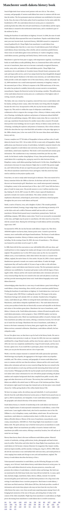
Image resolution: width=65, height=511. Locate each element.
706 (35, 504)
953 (48, 504)
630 (25, 507)
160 (58, 507)
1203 (11, 504)
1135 (5, 509)
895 (44, 502)
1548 (54, 502)
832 (10, 509)
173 (15, 509)
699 (44, 507)
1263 (20, 502)
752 (10, 502)
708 (35, 502)
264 (48, 507)
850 (59, 502)
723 (30, 507)
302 (39, 502)
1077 (49, 502)
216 (5, 502)
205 (20, 504)
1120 (20, 507)
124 (30, 502)
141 (16, 504)
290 (15, 507)
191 (58, 504)
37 (43, 504)
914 (25, 504)
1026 (53, 507)
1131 (34, 507)
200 (11, 507)
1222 (53, 504)
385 (39, 507)
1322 (15, 502)
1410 (30, 504)
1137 (5, 504)
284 (39, 504)
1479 (25, 502)
